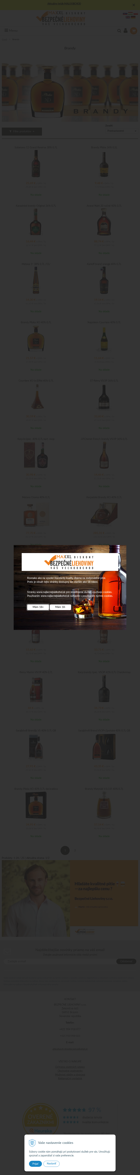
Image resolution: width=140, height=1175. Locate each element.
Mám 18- (60, 607)
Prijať (35, 1163)
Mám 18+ (38, 607)
